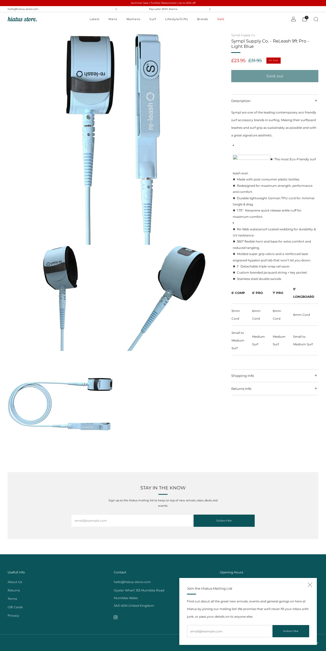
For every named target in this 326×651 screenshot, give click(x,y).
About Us (15, 582)
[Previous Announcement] (116, 9)
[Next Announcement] (210, 9)
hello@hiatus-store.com (23, 9)
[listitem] (163, 9)
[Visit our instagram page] (115, 617)
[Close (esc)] (310, 585)
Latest (94, 19)
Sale (220, 19)
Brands (202, 19)
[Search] (315, 19)
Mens (112, 19)
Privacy (13, 615)
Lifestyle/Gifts (176, 19)
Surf (153, 19)
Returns (14, 590)
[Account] (293, 19)
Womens (133, 19)
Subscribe (290, 631)
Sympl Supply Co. (243, 35)
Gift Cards (15, 607)
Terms (12, 599)
